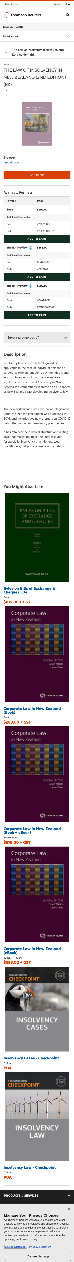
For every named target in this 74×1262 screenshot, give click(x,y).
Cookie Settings (38, 1256)
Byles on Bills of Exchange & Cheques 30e (29, 590)
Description (11, 162)
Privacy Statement (39, 1246)
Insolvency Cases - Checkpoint (31, 1058)
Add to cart (37, 239)
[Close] (69, 1209)
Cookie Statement (15, 1246)
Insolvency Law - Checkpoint (30, 1167)
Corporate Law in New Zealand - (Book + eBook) (33, 830)
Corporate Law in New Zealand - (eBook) (33, 950)
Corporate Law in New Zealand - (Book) (33, 710)
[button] (13, 4)
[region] (37, 1233)
